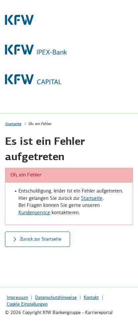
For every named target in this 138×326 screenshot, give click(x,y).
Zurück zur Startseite (40, 239)
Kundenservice (34, 212)
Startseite (13, 124)
